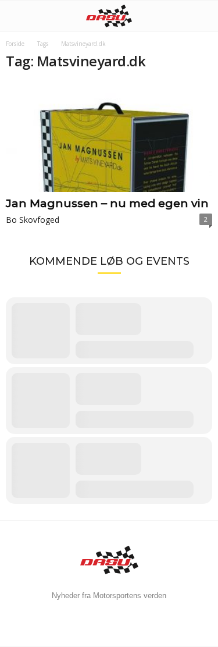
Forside (15, 44)
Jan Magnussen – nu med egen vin (107, 203)
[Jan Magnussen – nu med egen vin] (109, 137)
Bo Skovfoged (32, 219)
